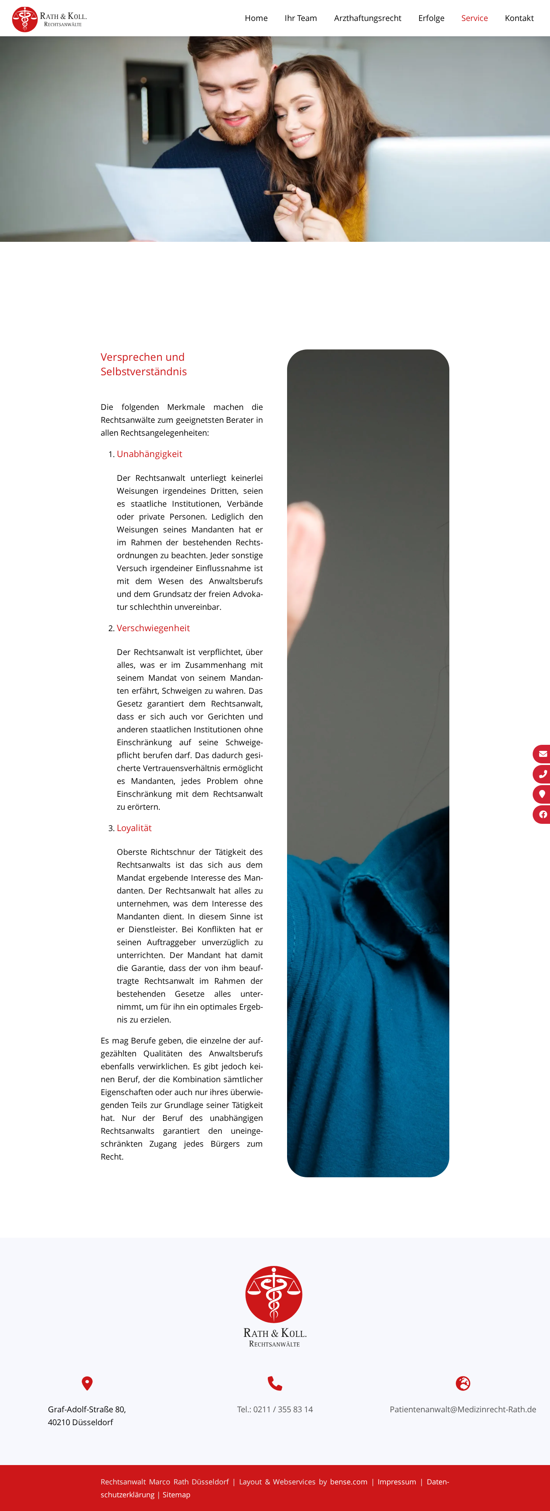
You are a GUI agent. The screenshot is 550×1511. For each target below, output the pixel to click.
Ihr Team (301, 17)
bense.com (349, 1481)
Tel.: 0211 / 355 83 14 (275, 1409)
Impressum (397, 1481)
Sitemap (176, 1494)
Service (474, 17)
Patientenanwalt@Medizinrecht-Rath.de (463, 1409)
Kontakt (519, 17)
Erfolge (431, 17)
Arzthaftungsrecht (367, 17)
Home (256, 17)
